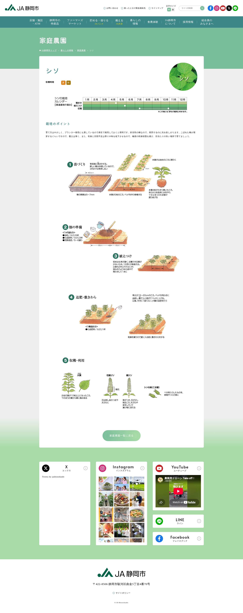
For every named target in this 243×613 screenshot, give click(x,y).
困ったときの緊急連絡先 (135, 8)
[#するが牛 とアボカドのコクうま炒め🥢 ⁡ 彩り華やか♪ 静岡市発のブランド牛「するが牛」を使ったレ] (121, 499)
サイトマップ (157, 8)
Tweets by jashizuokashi (53, 477)
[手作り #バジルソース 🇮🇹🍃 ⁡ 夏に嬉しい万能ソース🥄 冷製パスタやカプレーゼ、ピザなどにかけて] (106, 484)
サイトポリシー (123, 593)
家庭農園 (81, 50)
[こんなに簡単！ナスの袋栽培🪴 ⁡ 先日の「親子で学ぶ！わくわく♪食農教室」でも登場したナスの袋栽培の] (137, 499)
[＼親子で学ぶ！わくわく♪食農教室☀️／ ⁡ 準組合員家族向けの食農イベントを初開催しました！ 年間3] (106, 514)
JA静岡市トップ (49, 50)
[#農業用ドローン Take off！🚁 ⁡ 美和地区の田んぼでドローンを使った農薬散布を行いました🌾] (137, 484)
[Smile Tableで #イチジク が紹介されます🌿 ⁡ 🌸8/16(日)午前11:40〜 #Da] (121, 484)
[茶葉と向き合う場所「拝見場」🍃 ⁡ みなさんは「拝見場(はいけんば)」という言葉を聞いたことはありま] (137, 530)
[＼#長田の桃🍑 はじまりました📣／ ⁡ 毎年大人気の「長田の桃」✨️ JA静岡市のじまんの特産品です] (106, 530)
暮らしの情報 (67, 50)
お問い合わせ (112, 8)
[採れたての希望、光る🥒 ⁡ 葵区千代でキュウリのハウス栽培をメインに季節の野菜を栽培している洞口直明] (106, 499)
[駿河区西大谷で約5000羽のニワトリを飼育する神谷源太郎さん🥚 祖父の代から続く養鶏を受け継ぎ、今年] (121, 514)
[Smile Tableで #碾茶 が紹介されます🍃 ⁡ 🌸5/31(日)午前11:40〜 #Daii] (121, 530)
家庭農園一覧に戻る (122, 435)
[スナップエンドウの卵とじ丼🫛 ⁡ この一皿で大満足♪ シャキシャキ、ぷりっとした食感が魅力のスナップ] (137, 514)
